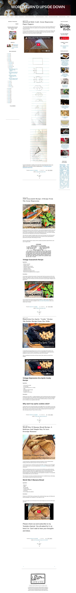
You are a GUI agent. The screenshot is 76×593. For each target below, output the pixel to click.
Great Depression (43, 416)
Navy (68, 185)
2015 (9, 94)
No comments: (42, 306)
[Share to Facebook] (50, 170)
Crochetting (62, 186)
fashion (68, 187)
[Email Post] (46, 170)
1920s (37, 171)
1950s (44, 171)
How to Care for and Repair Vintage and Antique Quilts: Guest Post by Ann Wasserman (65, 146)
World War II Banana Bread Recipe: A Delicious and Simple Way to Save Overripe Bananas (37, 429)
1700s (68, 167)
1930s (40, 171)
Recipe (65, 167)
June (10, 82)
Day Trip (65, 173)
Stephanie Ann (15, 44)
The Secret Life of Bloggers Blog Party (64, 169)
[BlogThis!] (48, 170)
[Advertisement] (39, 188)
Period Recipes (62, 16)
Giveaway (65, 186)
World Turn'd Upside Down (38, 7)
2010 (9, 101)
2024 (9, 55)
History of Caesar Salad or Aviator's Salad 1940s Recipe (65, 96)
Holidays (63, 170)
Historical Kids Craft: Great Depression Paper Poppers (13, 70)
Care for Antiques (40, 16)
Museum (66, 185)
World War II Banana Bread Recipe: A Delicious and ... (13, 79)
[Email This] (47, 170)
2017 (9, 91)
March (10, 85)
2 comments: (42, 170)
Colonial (61, 168)
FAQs (46, 16)
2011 (9, 99)
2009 (9, 102)
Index (68, 16)
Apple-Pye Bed (65, 126)
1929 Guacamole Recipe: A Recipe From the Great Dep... (13, 73)
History (67, 166)
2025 (9, 53)
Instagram (64, 47)
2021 (9, 59)
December (11, 62)
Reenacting (63, 165)
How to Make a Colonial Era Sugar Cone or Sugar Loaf (65, 107)
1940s (42, 171)
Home (8, 16)
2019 (9, 88)
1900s (68, 170)
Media (16, 16)
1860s (64, 166)
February (10, 86)
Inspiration (65, 187)
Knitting (67, 172)
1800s (61, 173)
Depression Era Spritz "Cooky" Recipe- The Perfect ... (12, 76)
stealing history (62, 185)
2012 (9, 98)
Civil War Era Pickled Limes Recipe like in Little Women (65, 75)
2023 (9, 56)
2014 (9, 95)
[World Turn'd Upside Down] (12, 39)
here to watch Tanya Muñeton (44, 300)
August (10, 67)
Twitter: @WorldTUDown (64, 45)
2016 (9, 92)
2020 (9, 60)
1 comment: (42, 538)
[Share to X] (49, 170)
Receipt (61, 167)
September (11, 66)
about (12, 16)
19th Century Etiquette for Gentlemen (65, 86)
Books (68, 173)
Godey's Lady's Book (29, 16)
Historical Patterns (53, 16)
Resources (21, 16)
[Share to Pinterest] (51, 170)
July (9, 81)
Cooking (61, 171)
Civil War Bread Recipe (65, 117)
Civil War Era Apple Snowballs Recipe (65, 135)
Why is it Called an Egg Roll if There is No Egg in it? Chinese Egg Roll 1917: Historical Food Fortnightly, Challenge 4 (65, 63)
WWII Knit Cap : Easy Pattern (65, 157)
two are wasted (43, 465)
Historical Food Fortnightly (64, 172)
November (11, 63)
